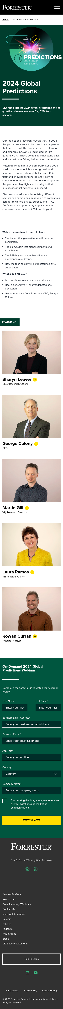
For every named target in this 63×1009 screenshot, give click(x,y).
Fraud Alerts (9, 934)
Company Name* (11, 784)
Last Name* (42, 701)
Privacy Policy (30, 990)
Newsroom (8, 899)
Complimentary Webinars (16, 904)
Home (5, 19)
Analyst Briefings (11, 894)
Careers (6, 919)
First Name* (8, 701)
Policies (6, 924)
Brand (5, 939)
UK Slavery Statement (14, 943)
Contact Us (8, 909)
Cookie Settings (50, 990)
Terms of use (11, 990)
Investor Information (13, 914)
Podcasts (7, 929)
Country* (7, 767)
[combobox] (31, 790)
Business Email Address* (16, 718)
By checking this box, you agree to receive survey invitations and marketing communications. (35, 804)
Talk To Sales (31, 959)
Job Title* (7, 751)
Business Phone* (11, 734)
